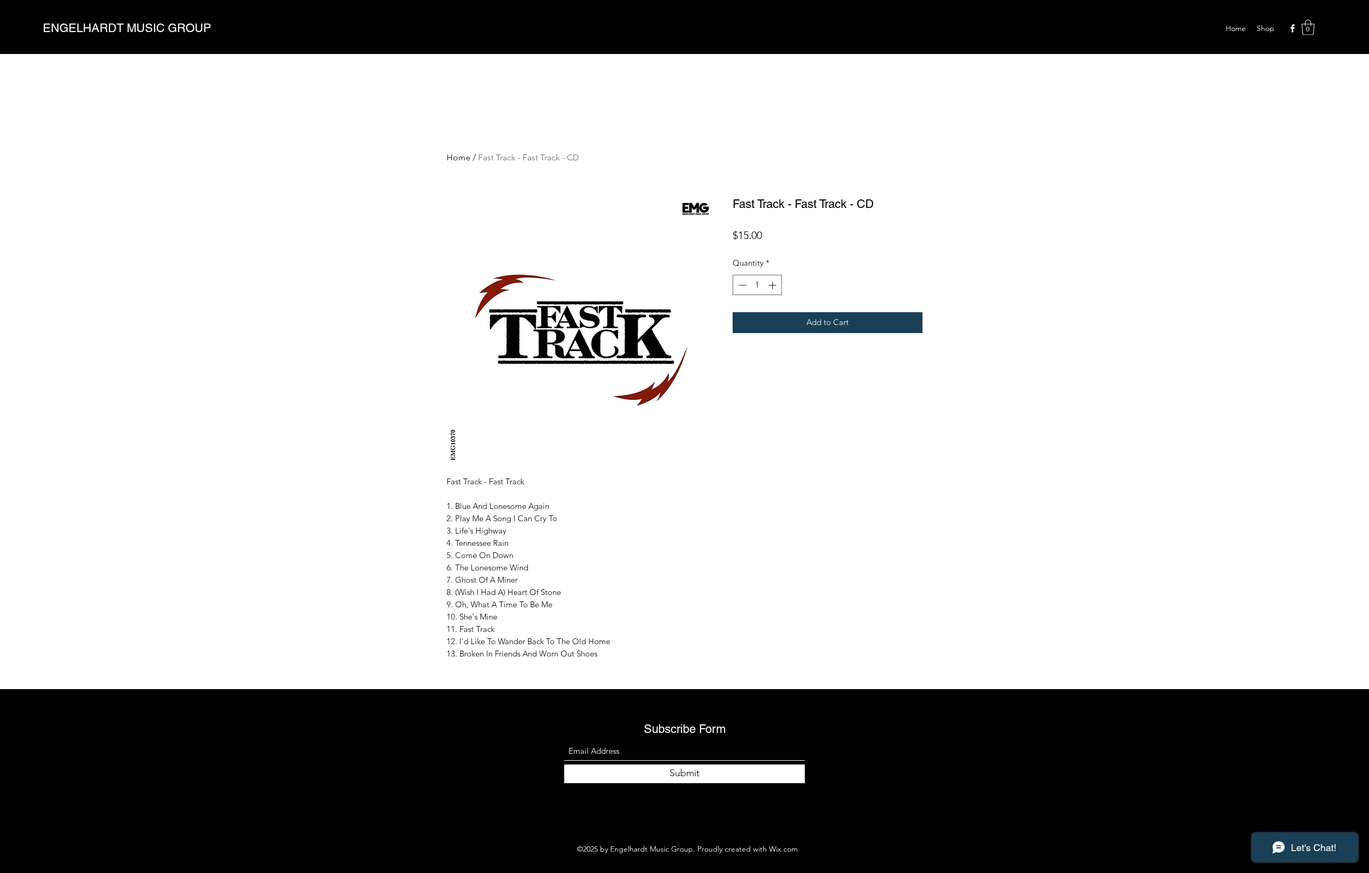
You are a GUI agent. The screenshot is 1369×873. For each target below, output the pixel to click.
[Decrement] (741, 285)
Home (459, 157)
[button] (1308, 27)
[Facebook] (1292, 28)
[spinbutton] (757, 285)
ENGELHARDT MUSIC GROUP (127, 28)
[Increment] (773, 285)
